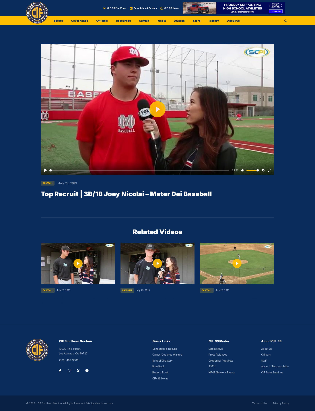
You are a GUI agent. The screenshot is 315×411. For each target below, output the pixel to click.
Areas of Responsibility (275, 366)
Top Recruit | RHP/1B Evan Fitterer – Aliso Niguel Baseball (76, 300)
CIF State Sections (272, 372)
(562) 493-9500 (69, 360)
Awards (179, 20)
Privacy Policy (281, 403)
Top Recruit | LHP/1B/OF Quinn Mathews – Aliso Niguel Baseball (155, 300)
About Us (233, 20)
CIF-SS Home (171, 8)
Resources (123, 20)
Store (197, 20)
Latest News (216, 348)
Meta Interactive (104, 403)
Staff (264, 360)
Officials (102, 20)
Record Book (160, 372)
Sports (58, 20)
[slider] (139, 170)
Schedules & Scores (145, 8)
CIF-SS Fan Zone (116, 8)
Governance (79, 20)
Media (162, 20)
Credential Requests (221, 360)
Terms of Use (259, 403)
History (214, 20)
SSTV (212, 366)
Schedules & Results (164, 348)
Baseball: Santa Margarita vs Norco (230, 298)
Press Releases (218, 354)
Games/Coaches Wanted (167, 354)
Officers (266, 354)
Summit (144, 20)
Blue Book (158, 366)
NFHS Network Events (222, 372)
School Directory (162, 360)
